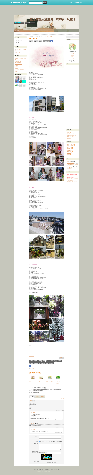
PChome (77, 2)
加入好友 (72, 58)
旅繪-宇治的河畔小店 (71, 135)
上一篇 (47, 36)
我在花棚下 (36, 392)
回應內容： (36, 443)
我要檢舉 (62, 357)
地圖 (72, 56)
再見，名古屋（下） (38, 390)
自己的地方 (69, 167)
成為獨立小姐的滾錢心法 (72, 181)
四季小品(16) (69, 147)
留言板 (72, 55)
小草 (33, 368)
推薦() (37, 396)
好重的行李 (40, 381)
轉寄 (45, 387)
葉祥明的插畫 (18, 62)
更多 (68, 156)
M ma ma (32, 423)
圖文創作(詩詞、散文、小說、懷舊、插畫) (41, 389)
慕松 (31, 400)
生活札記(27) (69, 148)
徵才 (59, 469)
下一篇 (50, 36)
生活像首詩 (36, 19)
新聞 (71, 2)
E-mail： (37, 439)
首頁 (15, 30)
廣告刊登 (36, 469)
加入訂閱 (18, 52)
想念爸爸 (69, 168)
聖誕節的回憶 (32, 381)
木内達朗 (17, 67)
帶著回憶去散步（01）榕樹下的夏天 (58, 383)
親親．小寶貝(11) (70, 145)
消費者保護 (41, 469)
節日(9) (68, 154)
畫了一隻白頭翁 (70, 136)
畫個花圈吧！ (70, 138)
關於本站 (72, 53)
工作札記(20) (69, 150)
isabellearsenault (18, 64)
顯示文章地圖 (31, 356)
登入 (81, 2)
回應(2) (32, 396)
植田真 (16, 65)
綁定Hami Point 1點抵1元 (72, 178)
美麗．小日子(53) (70, 144)
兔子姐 (16, 68)
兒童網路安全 (47, 469)
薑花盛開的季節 (49, 381)
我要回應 (62, 398)
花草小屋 (69, 132)
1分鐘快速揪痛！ (70, 180)
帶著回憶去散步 (57, 389)
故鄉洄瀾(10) (69, 151)
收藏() (42, 396)
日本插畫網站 (18, 61)
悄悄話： (37, 441)
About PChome (54, 469)
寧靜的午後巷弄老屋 (71, 133)
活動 (18, 30)
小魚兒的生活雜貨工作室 (20, 69)
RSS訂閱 (18, 49)
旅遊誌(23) (69, 153)
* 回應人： (36, 436)
